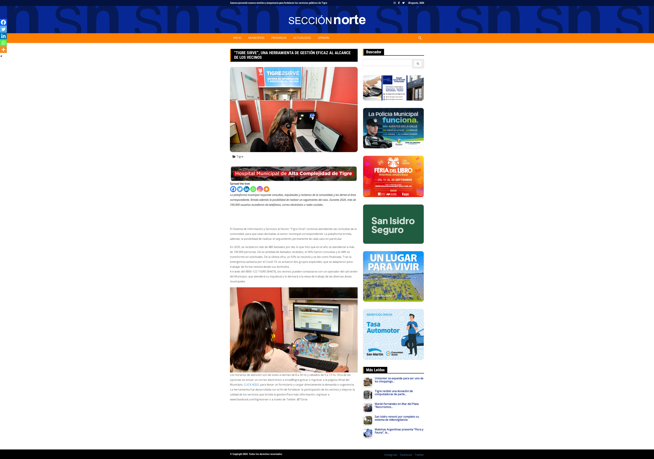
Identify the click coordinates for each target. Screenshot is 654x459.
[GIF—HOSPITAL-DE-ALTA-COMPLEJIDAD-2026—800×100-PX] (294, 173)
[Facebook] (233, 189)
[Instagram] (260, 189)
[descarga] (393, 276)
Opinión (323, 37)
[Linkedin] (247, 189)
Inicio (237, 37)
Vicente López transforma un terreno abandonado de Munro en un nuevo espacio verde (275, 3)
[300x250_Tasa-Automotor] (393, 334)
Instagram (395, 3)
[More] (266, 189)
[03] (393, 88)
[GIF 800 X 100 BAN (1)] (294, 218)
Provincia (278, 37)
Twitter (403, 3)
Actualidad (302, 37)
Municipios (256, 37)
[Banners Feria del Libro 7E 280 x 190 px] (393, 176)
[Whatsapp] (253, 189)
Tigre (239, 156)
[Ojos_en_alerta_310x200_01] (393, 224)
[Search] (418, 63)
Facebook (399, 3)
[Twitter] (240, 189)
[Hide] (1, 56)
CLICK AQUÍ (251, 384)
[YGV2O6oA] (393, 128)
